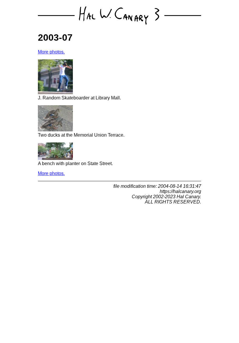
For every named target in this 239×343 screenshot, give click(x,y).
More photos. (51, 51)
